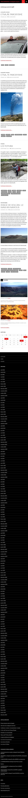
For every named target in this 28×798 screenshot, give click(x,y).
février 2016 (3, 656)
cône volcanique (17, 268)
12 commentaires (4, 324)
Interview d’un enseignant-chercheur (8, 725)
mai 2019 (2, 565)
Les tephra (7, 146)
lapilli (25, 134)
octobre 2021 (3, 500)
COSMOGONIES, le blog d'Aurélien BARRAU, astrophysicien (13, 759)
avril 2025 (3, 407)
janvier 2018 (3, 603)
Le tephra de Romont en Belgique (7, 737)
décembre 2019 (4, 549)
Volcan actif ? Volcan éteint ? (6, 734)
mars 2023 (3, 463)
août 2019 (3, 558)
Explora (2, 763)
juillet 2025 (3, 400)
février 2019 (3, 572)
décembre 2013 (4, 714)
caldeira (10, 268)
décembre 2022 (4, 470)
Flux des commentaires (5, 788)
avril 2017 (3, 623)
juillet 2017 (3, 616)
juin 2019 (2, 563)
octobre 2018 (3, 582)
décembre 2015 (4, 661)
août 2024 (3, 425)
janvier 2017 (3, 630)
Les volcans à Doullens (5, 741)
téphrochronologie (6, 193)
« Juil (2, 348)
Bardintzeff (4, 190)
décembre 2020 (4, 523)
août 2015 (3, 670)
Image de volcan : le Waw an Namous (12, 206)
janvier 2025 (3, 414)
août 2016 (3, 642)
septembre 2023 (4, 449)
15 (21, 340)
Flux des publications (5, 785)
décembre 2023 (4, 442)
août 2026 (3, 369)
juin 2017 (2, 619)
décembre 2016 (4, 633)
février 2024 (3, 437)
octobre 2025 (3, 393)
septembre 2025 (4, 395)
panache (3, 136)
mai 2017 (2, 621)
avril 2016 (3, 651)
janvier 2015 (3, 686)
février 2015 (3, 684)
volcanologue (5, 195)
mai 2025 (2, 404)
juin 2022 (2, 481)
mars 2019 (3, 570)
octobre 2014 (3, 693)
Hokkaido (19, 190)
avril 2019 (3, 568)
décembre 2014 (4, 689)
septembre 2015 (4, 668)
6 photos (9, 298)
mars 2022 (3, 488)
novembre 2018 (4, 579)
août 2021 (3, 505)
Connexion (3, 783)
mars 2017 (3, 626)
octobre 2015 (3, 665)
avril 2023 (3, 460)
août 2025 (3, 397)
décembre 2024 (4, 416)
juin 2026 (2, 374)
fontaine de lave (18, 134)
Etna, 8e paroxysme (11, 14)
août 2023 (3, 451)
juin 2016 (2, 647)
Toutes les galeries (5, 327)
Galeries (6, 280)
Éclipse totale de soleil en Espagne (7, 723)
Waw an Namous (14, 271)
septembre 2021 (4, 502)
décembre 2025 (4, 388)
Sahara (3, 271)
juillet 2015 (3, 672)
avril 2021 (3, 514)
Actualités (3, 12)
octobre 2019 (3, 554)
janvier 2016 (3, 658)
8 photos (9, 320)
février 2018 (3, 600)
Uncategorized (4, 202)
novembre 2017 (4, 607)
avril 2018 (3, 596)
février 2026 (3, 383)
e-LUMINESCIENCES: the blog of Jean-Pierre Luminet (11, 761)
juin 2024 (2, 430)
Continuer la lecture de (6, 60)
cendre (3, 134)
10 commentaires (10, 301)
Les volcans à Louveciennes (6, 739)
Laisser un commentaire (14, 77)
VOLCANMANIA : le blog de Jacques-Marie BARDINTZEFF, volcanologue (11, 1)
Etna (13, 134)
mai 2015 (2, 677)
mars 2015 (3, 682)
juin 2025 (2, 402)
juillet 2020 (3, 535)
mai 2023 (2, 458)
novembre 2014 (4, 691)
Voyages (8, 12)
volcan (8, 271)
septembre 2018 (4, 584)
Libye (25, 270)
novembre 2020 (4, 526)
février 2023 (3, 465)
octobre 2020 (3, 528)
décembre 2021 (4, 495)
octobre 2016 (3, 637)
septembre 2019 (4, 556)
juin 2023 (2, 456)
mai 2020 (2, 540)
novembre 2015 (4, 663)
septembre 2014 (4, 696)
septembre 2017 (4, 612)
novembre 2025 (4, 390)
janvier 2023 (3, 467)
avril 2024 (3, 432)
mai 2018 (2, 593)
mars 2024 (3, 435)
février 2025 (3, 411)
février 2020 (3, 544)
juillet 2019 (3, 561)
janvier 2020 (3, 547)
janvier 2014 (3, 712)
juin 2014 (2, 700)
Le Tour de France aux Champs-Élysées (8, 730)
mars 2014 (3, 707)
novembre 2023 (4, 444)
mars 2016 (3, 654)
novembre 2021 (4, 498)
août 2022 (3, 479)
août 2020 (3, 533)
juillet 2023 (3, 453)
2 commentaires (12, 16)
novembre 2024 (4, 418)
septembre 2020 (4, 530)
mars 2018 (3, 598)
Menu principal (26, 1)
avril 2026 (3, 379)
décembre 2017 (4, 605)
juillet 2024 (3, 428)
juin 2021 (2, 509)
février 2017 (3, 628)
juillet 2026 (3, 372)
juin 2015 (2, 675)
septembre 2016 (4, 640)
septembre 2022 (4, 477)
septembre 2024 (4, 423)
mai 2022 (2, 484)
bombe (9, 190)
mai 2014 (2, 703)
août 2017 (3, 614)
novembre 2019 (4, 551)
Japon (24, 190)
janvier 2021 (3, 521)
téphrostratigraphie (16, 193)
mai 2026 (2, 376)
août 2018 (3, 586)
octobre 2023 (3, 446)
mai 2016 (2, 649)
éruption (8, 134)
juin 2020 (2, 537)
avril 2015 (3, 679)
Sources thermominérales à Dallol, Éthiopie (10, 322)
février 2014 (3, 710)
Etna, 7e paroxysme (11, 74)
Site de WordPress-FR (5, 790)
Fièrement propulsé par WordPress (7, 796)
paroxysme (9, 136)
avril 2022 (3, 486)
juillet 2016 (3, 644)
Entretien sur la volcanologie (6, 732)
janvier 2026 (3, 386)
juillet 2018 (3, 589)
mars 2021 (3, 516)
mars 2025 (3, 409)
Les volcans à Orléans (5, 744)
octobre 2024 (3, 421)
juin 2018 (2, 591)
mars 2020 (3, 542)
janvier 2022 (3, 493)
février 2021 (3, 519)
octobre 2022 (3, 474)
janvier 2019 (3, 575)
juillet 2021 (3, 507)
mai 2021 (2, 512)
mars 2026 (3, 381)
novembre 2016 (4, 635)
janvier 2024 (3, 439)
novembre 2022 (4, 472)
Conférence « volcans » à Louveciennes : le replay (10, 727)
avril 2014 (3, 705)
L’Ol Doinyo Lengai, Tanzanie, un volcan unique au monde (13, 300)
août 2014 (3, 698)
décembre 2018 (4, 577)
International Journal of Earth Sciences (10, 270)
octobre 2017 (3, 609)
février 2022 (3, 491)
